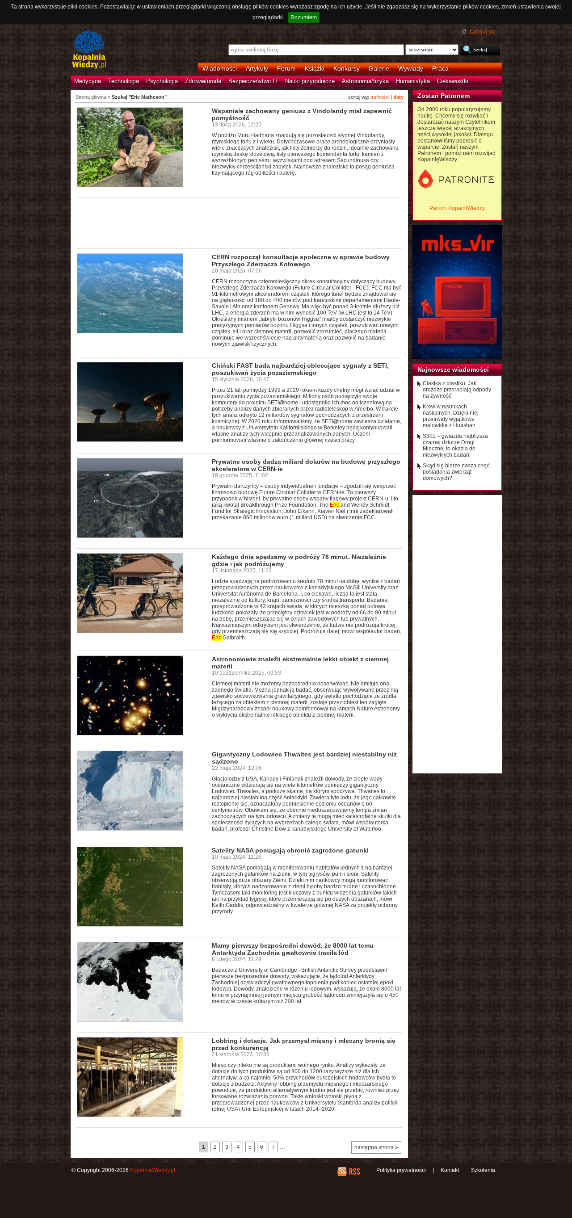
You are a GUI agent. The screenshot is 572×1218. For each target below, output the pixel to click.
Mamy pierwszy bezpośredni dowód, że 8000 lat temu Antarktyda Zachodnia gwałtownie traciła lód (293, 949)
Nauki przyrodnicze (310, 81)
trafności (379, 97)
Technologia (123, 81)
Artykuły (257, 68)
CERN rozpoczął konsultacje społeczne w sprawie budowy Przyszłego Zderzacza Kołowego (301, 260)
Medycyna (87, 81)
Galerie (379, 68)
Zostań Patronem (443, 95)
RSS (354, 1171)
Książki (314, 68)
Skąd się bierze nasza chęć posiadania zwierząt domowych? (456, 471)
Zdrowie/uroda (203, 81)
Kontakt (450, 1170)
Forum (286, 68)
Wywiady (410, 68)
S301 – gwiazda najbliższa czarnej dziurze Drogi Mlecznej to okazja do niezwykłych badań (455, 445)
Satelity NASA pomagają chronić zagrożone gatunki (290, 850)
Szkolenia (483, 1170)
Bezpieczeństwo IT (253, 81)
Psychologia (162, 81)
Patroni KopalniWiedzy (457, 208)
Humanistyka (413, 81)
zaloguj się (482, 32)
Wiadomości (219, 68)
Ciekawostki (452, 81)
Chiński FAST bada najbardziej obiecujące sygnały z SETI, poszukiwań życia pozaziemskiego (300, 369)
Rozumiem (303, 17)
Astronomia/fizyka (365, 81)
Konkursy (346, 68)
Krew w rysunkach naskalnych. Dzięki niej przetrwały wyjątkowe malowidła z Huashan (451, 415)
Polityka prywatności (401, 1170)
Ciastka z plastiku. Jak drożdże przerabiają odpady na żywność (457, 389)
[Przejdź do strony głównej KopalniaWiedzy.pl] (89, 50)
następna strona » (376, 1147)
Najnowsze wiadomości (453, 369)
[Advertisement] (239, 222)
